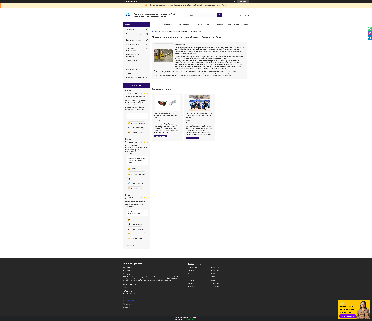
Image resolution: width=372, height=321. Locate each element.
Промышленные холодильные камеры (136, 35)
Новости (199, 24)
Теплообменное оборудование (131, 49)
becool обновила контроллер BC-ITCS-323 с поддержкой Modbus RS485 (165, 115)
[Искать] (219, 15)
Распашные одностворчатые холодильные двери (137, 116)
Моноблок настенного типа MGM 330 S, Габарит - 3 (136, 213)
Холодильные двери (133, 44)
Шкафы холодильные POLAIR (135, 77)
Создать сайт (127, 1)
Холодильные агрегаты (133, 40)
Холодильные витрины (133, 69)
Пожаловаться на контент (190, 319)
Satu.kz (195, 317)
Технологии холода (184, 24)
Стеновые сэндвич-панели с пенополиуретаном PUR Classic (137, 160)
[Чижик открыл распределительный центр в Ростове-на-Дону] (163, 55)
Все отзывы (129, 245)
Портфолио (219, 24)
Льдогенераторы (131, 61)
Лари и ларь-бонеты (132, 65)
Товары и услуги (168, 24)
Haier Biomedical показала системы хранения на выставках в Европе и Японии (199, 115)
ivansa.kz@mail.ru (128, 300)
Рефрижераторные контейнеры (132, 55)
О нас (208, 24)
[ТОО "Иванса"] (128, 15)
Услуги (128, 73)
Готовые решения (233, 24)
